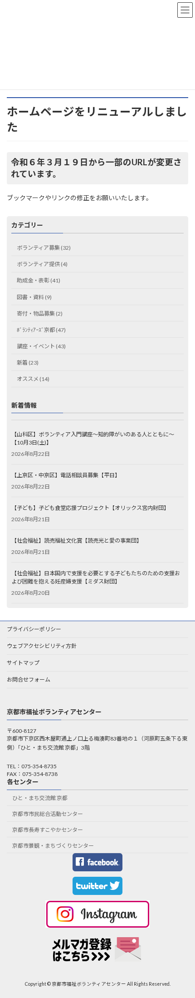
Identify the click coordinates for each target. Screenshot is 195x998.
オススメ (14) (33, 378)
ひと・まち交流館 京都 (40, 798)
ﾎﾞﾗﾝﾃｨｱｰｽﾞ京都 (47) (41, 329)
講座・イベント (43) (41, 346)
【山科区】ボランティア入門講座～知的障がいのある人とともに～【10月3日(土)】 (92, 438)
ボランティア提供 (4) (42, 264)
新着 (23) (28, 362)
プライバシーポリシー (34, 629)
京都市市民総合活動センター (47, 814)
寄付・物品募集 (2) (40, 313)
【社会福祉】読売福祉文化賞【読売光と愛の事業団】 (76, 540)
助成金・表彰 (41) (38, 280)
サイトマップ (23, 662)
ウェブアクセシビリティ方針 (42, 645)
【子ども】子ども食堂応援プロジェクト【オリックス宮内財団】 (90, 507)
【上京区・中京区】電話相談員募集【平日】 (65, 475)
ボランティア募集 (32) (44, 247)
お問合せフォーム (28, 679)
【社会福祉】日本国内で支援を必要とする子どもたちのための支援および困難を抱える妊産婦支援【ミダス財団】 (95, 577)
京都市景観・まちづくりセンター (53, 845)
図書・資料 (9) (34, 297)
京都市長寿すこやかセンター (47, 829)
